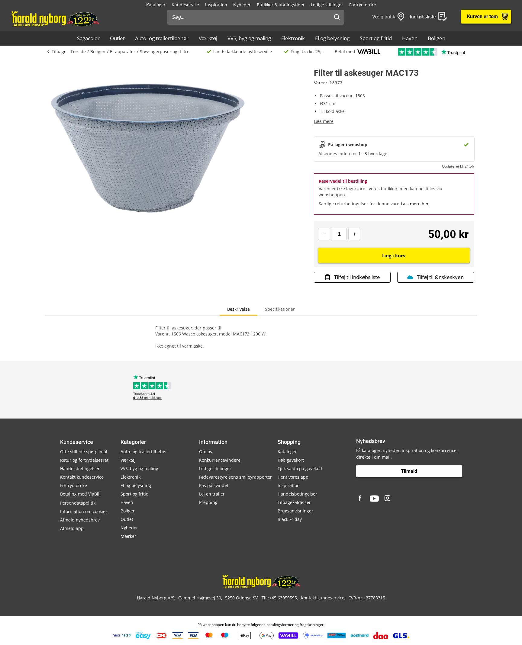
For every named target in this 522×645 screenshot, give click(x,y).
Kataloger (156, 5)
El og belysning (332, 38)
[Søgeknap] (337, 17)
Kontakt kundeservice (82, 477)
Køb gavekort (291, 460)
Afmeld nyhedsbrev (80, 520)
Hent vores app (293, 477)
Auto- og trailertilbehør (161, 38)
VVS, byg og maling (249, 38)
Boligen (436, 38)
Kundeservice (185, 5)
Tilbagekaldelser (294, 502)
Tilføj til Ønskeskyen (440, 277)
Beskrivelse (238, 309)
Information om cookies (84, 511)
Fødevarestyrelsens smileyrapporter (235, 477)
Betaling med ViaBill (80, 494)
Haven (409, 38)
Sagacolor (88, 38)
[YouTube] (374, 498)
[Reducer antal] (324, 234)
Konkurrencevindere (219, 460)
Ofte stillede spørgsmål (83, 451)
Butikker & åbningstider (281, 5)
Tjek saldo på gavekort (300, 468)
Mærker (128, 536)
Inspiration (216, 5)
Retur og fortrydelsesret (84, 460)
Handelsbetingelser (80, 468)
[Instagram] (387, 498)
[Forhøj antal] (354, 234)
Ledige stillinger (327, 5)
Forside (78, 51)
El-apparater (122, 51)
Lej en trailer (212, 494)
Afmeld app (72, 528)
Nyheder (242, 5)
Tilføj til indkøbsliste (357, 277)
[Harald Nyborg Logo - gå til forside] (55, 18)
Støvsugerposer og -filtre (164, 51)
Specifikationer (280, 309)
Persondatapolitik (77, 503)
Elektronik (293, 38)
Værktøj (208, 38)
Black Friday (290, 519)
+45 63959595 (283, 598)
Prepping (208, 502)
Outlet (117, 38)
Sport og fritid (376, 38)
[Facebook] (360, 498)
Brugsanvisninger (295, 511)
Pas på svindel (213, 485)
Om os (205, 451)
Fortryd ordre (362, 5)
